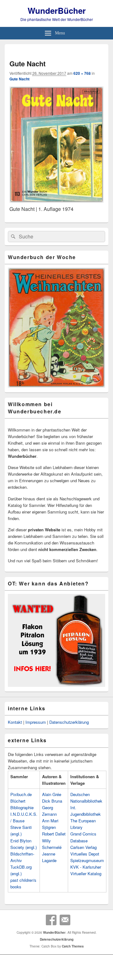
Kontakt (15, 722)
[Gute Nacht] (56, 200)
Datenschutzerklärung (69, 722)
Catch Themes (73, 946)
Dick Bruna (52, 801)
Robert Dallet (54, 834)
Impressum (35, 722)
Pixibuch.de (21, 794)
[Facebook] (51, 920)
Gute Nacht (19, 79)
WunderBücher (57, 10)
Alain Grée (51, 794)
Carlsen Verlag (83, 847)
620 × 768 (82, 73)
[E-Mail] (65, 920)
